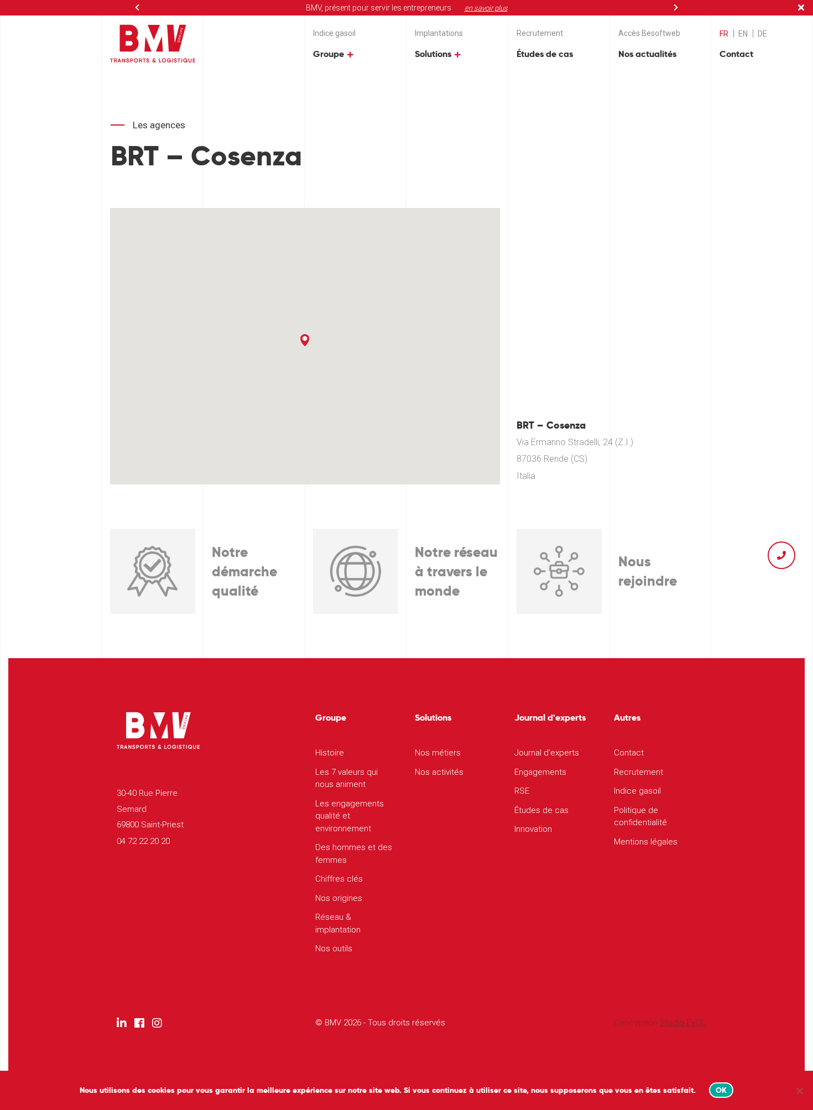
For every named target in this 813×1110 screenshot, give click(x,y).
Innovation (533, 829)
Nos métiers (438, 753)
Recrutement (540, 33)
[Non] (799, 1090)
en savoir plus (486, 8)
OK (721, 1090)
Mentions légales (646, 842)
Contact (736, 54)
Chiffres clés (339, 879)
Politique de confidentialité (640, 816)
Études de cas (545, 54)
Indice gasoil (334, 33)
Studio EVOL (683, 1023)
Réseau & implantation (338, 923)
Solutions (433, 54)
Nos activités (439, 772)
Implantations (439, 33)
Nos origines (338, 898)
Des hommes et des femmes (353, 853)
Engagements (540, 772)
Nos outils (333, 948)
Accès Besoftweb (649, 33)
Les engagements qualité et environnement (349, 816)
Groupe (328, 54)
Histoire (329, 753)
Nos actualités (647, 54)
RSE (521, 791)
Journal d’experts (546, 753)
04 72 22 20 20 (143, 841)
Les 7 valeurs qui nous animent (346, 778)
